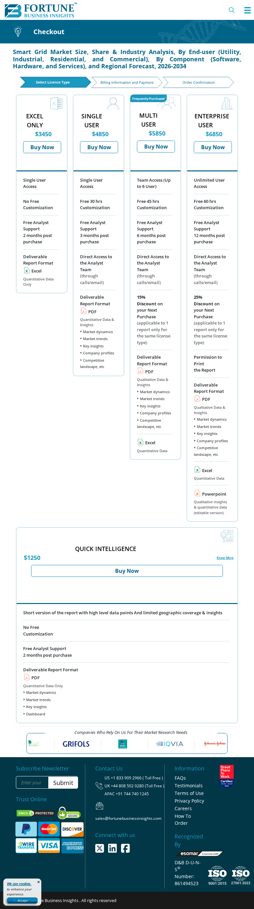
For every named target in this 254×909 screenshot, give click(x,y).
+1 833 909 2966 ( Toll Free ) (137, 778)
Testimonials (189, 785)
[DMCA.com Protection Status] (36, 813)
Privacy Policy (189, 801)
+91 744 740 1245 (132, 794)
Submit (63, 783)
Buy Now (42, 147)
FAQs (180, 778)
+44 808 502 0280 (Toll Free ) (137, 786)
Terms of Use (189, 793)
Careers (183, 808)
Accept (22, 900)
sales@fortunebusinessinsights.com (128, 818)
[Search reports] (232, 10)
